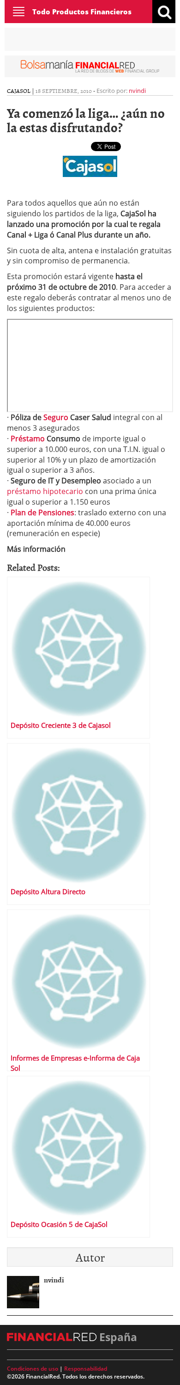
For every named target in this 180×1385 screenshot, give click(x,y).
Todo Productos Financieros (82, 11)
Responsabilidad (85, 1369)
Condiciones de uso (32, 1369)
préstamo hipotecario (46, 491)
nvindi (137, 90)
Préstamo (29, 438)
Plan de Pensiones (42, 512)
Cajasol (18, 90)
